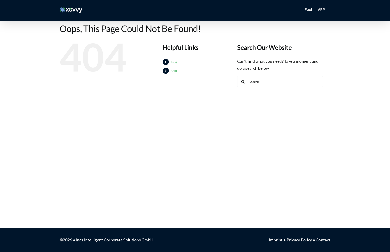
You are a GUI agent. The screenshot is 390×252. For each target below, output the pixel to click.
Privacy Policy (299, 239)
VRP (175, 71)
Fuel (174, 62)
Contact (323, 239)
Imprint (276, 239)
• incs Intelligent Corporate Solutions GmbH (113, 239)
